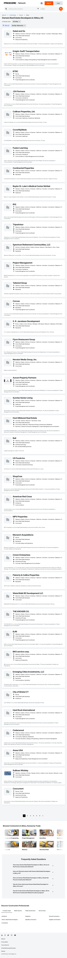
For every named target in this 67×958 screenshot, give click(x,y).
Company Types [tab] (7, 910)
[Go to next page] (43, 815)
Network (22, 3)
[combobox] (49, 9)
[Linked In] (2, 935)
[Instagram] (11, 935)
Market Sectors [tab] (18, 910)
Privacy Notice (4, 942)
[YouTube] (15, 935)
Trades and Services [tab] (30, 910)
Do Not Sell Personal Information (8, 948)
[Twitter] (8, 935)
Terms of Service (5, 945)
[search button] (61, 9)
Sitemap (3, 951)
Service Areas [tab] (42, 910)
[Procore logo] (10, 3)
